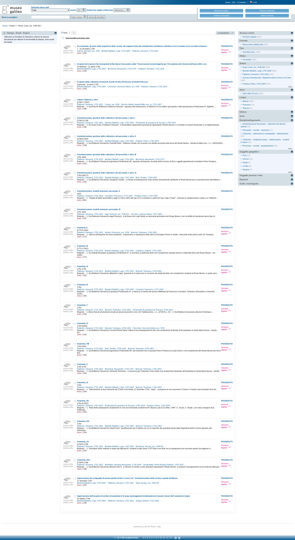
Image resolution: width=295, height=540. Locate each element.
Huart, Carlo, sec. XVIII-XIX (254, 67)
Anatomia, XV (83, 442)
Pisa (244, 155)
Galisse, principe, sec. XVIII (88, 51)
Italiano (246, 101)
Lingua (243, 97)
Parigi (245, 162)
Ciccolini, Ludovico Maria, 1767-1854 (146, 214)
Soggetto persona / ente (251, 175)
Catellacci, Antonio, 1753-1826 (149, 251)
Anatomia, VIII (83, 344)
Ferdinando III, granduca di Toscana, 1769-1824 (156, 123)
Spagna (246, 170)
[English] (251, 2)
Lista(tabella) (223, 33)
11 (164, 538)
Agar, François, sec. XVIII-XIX (117, 214)
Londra (246, 166)
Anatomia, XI (82, 382)
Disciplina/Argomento (250, 120)
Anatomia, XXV (83, 460)
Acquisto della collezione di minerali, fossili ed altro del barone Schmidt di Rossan (112, 82)
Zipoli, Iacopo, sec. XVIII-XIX (147, 483)
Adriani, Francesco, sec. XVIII (117, 232)
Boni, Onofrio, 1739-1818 (146, 178)
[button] (81, 10)
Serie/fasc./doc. (249, 52)
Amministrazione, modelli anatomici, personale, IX (98, 209)
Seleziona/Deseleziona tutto (77, 38)
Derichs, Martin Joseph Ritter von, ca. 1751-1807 (141, 104)
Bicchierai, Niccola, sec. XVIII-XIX (150, 446)
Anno (242, 90)
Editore (243, 112)
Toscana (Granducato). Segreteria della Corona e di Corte (267, 78)
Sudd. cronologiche (249, 184)
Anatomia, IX (82, 285)
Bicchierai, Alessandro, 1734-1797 (122, 69)
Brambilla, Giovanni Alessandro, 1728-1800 (123, 465)
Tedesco (246, 108)
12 (167, 538)
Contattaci (242, 2)
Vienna (246, 159)
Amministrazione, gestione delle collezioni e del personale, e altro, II (106, 136)
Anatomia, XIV (83, 421)
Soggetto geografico (249, 152)
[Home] (12, 9)
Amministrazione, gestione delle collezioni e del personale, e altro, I (106, 118)
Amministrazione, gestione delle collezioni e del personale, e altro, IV (106, 173)
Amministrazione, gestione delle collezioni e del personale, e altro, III (106, 154)
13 (170, 538)
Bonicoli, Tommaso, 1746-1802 (144, 232)
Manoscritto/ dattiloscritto (253, 44)
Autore (243, 63)
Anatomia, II (82, 228)
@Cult (147, 526)
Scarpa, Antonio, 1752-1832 (147, 501)
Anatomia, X (82, 364)
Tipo (242, 48)
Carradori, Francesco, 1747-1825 (119, 196)
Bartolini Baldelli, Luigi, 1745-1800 (116, 51)
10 (161, 538)
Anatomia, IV (82, 266)
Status (243, 56)
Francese (246, 105)
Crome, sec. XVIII (112, 104)
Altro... (290, 87)
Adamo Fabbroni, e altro (87, 100)
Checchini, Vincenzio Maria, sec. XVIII (124, 87)
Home (227, 2)
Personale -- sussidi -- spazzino (256, 130)
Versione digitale (224, 51)
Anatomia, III (82, 246)
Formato (244, 40)
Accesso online (247, 33)
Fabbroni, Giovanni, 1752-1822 (145, 51)
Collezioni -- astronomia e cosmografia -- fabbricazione (265, 134)
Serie (242, 116)
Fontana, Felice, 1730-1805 (147, 141)
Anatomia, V (82, 305)
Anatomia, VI (82, 323)
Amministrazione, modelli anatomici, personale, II (98, 191)
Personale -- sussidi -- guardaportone (258, 146)
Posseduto (247, 60)
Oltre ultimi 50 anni (250, 93)
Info (234, 2)
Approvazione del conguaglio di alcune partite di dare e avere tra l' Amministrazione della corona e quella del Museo (127, 478)
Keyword (244, 179)
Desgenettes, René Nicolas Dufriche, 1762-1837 (163, 465)
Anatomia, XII (82, 401)
